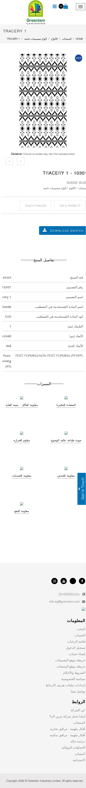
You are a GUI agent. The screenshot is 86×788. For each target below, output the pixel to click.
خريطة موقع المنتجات (71, 666)
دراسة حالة (78, 741)
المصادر (80, 754)
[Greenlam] (36, 12)
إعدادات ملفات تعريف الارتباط (65, 685)
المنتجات (79, 722)
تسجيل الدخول (75, 647)
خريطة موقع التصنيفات (70, 660)
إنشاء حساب (77, 654)
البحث (81, 629)
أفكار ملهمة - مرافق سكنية (67, 735)
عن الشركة (78, 710)
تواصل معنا (78, 691)
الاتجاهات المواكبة (73, 747)
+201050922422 (69, 594)
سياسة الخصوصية (73, 679)
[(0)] (65, 6)
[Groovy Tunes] (9, 161)
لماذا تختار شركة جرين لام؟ (67, 716)
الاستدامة (79, 760)
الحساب (80, 635)
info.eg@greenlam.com (64, 601)
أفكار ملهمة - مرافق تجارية (67, 729)
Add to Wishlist (68, 205)
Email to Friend (34, 205)
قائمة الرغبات (76, 641)
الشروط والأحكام (74, 672)
